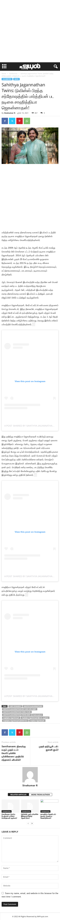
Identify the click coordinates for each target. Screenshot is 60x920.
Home (4, 73)
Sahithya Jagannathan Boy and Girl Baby (19, 709)
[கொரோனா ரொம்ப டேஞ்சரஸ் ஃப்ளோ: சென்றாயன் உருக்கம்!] (11, 806)
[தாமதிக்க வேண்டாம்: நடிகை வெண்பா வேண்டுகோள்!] (49, 806)
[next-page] (32, 823)
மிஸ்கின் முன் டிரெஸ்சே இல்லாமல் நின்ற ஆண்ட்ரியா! (29, 816)
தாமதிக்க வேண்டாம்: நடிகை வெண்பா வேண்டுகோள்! (48, 816)
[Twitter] (12, 121)
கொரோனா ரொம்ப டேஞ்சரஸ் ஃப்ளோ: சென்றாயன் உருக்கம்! (9, 816)
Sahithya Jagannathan (33, 706)
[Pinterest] (19, 121)
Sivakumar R (9, 113)
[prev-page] (28, 823)
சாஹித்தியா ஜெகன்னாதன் (11, 718)
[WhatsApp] (27, 121)
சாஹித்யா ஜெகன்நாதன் (37, 721)
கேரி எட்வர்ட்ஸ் (37, 715)
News (16, 79)
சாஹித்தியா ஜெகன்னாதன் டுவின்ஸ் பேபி (15, 721)
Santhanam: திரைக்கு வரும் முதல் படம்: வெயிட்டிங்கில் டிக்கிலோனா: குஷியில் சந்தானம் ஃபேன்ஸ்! (14, 753)
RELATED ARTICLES (18, 794)
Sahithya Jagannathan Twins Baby (17, 715)
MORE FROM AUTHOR (40, 794)
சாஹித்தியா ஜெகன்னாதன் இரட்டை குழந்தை (35, 718)
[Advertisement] (30, 31)
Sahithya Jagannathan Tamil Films (17, 712)
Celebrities (13, 73)
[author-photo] (30, 774)
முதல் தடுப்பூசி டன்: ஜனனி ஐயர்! (48, 748)
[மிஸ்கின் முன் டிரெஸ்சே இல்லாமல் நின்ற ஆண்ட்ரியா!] (30, 806)
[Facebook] (5, 121)
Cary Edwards (15, 706)
